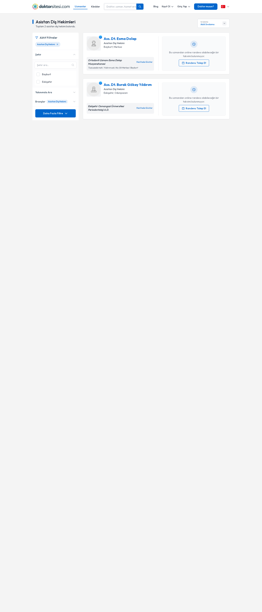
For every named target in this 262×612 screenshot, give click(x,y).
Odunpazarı (121, 92)
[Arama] (139, 7)
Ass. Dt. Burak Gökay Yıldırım (128, 84)
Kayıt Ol (166, 6)
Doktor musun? (206, 6)
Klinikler (95, 6)
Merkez (118, 46)
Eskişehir (109, 92)
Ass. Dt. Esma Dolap (120, 38)
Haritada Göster (145, 62)
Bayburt (108, 46)
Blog (155, 6)
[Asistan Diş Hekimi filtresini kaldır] (57, 44)
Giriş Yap (182, 6)
